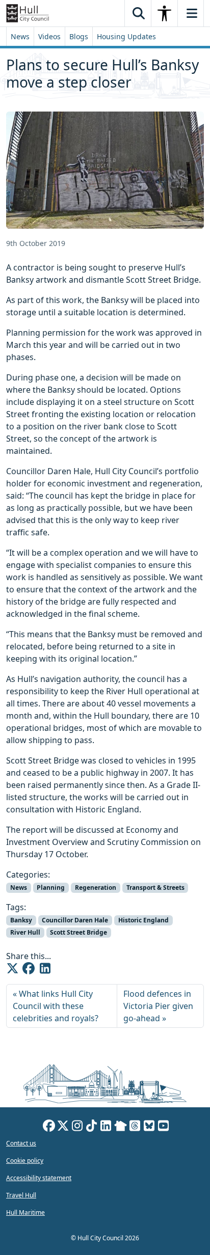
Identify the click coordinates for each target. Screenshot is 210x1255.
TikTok (92, 1127)
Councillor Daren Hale (75, 920)
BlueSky (149, 1127)
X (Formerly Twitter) (63, 1127)
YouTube (164, 1127)
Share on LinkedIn (45, 968)
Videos (49, 36)
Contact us (21, 1143)
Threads (135, 1127)
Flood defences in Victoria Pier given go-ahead (158, 1006)
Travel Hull (21, 1195)
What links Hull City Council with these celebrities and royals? (55, 1006)
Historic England (143, 920)
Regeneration (95, 887)
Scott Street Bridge (78, 932)
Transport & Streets (155, 887)
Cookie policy (24, 1160)
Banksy (21, 920)
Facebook (49, 1127)
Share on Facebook (28, 968)
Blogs (78, 36)
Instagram (77, 1127)
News (20, 36)
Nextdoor (120, 1127)
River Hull (25, 932)
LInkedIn (106, 1127)
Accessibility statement (38, 1178)
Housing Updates (126, 36)
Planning (51, 887)
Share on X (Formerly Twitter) (12, 968)
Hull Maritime (25, 1212)
